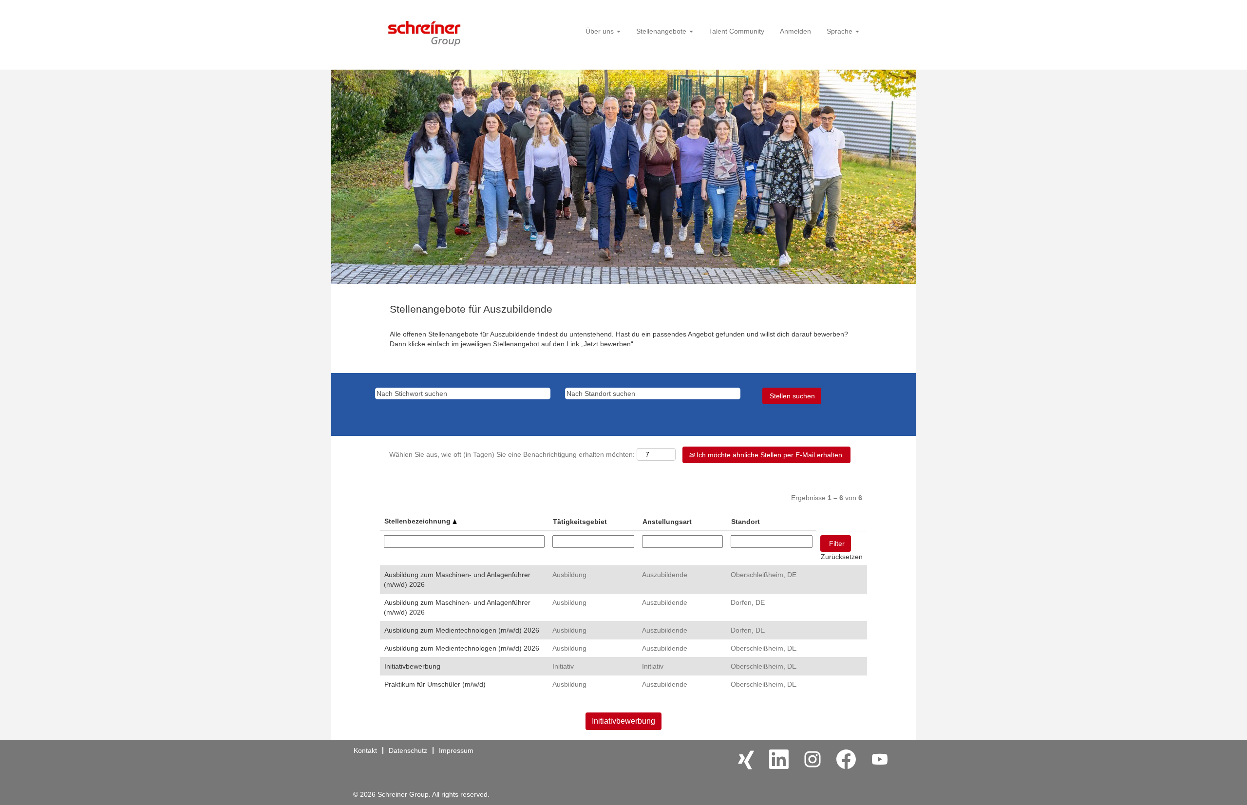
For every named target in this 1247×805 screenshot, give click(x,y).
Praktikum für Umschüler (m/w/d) (435, 684)
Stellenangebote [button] (662, 31)
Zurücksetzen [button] (842, 557)
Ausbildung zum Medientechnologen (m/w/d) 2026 (461, 630)
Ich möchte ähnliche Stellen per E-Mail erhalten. (769, 455)
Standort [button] (745, 521)
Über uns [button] (601, 31)
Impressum (456, 750)
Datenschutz (408, 750)
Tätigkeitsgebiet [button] (580, 521)
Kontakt (365, 750)
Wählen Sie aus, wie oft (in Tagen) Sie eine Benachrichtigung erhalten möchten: (512, 454)
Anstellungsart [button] (667, 521)
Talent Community (736, 31)
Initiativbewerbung (412, 666)
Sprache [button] (840, 31)
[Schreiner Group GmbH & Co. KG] (424, 31)
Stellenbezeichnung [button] (418, 521)
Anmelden (795, 31)
